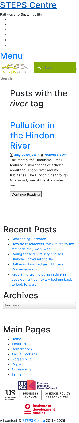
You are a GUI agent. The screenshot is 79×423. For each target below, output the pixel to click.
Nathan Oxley (55, 155)
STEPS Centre (34, 420)
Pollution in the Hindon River (32, 135)
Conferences (22, 349)
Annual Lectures (24, 354)
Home (16, 339)
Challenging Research (29, 239)
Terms (16, 374)
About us (19, 344)
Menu (11, 55)
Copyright (20, 364)
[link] (39, 420)
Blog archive (21, 359)
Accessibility (22, 369)
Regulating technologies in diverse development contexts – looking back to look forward (42, 279)
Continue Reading (27, 194)
